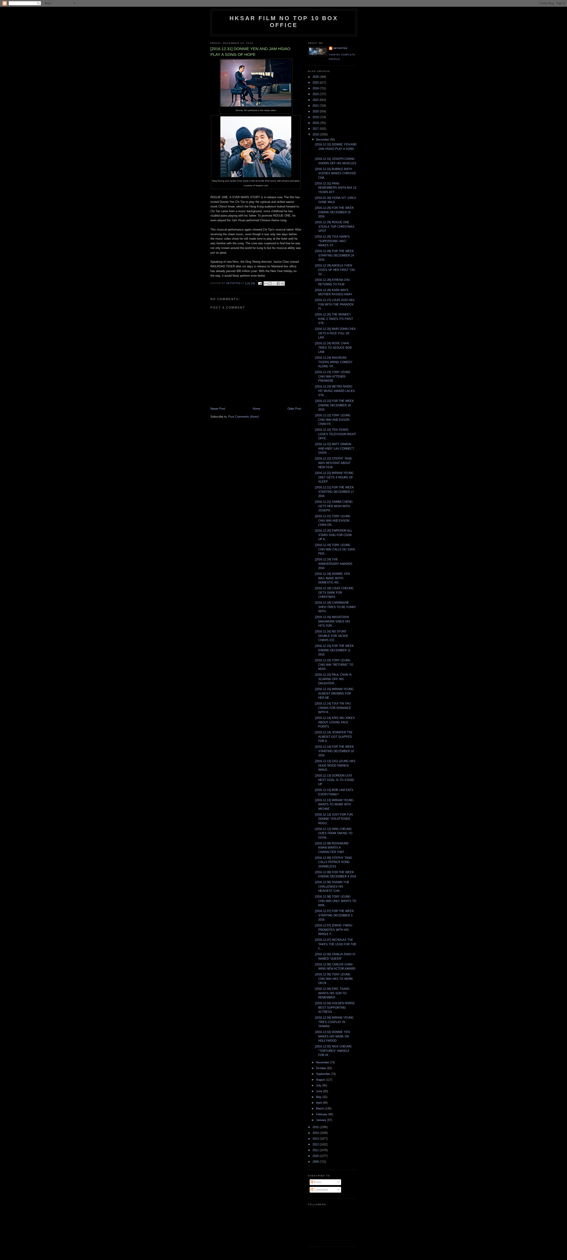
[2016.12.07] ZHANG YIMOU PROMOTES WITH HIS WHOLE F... (333, 930)
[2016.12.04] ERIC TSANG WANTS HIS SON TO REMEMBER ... (332, 993)
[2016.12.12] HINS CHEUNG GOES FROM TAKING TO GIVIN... (333, 833)
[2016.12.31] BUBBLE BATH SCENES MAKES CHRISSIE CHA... (335, 173)
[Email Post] (260, 283)
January (321, 1120)
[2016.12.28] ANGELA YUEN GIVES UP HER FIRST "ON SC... (335, 270)
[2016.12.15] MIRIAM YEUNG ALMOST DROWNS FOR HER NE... (334, 693)
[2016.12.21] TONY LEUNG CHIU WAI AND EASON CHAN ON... (332, 520)
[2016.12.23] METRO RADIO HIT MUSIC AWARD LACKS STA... (335, 391)
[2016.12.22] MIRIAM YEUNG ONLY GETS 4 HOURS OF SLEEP (334, 477)
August (321, 1079)
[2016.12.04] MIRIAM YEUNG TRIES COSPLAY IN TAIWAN (334, 1022)
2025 (316, 82)
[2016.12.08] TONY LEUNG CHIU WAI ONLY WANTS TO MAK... (335, 901)
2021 (316, 105)
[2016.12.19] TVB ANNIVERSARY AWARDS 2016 (333, 564)
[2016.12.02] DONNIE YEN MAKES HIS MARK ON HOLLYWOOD (332, 1036)
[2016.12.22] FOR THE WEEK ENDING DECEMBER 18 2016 (334, 405)
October (321, 1068)
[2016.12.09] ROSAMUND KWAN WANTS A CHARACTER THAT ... (331, 848)
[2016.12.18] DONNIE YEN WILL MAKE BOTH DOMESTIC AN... (332, 578)
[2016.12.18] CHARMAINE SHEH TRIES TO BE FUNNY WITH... (335, 607)
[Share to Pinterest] (282, 283)
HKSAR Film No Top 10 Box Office (283, 21)
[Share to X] (274, 283)
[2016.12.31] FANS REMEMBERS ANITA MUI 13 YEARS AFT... (335, 188)
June (319, 1091)
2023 (316, 94)
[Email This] (266, 283)
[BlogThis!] (270, 283)
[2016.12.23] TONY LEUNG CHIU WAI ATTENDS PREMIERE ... (332, 376)
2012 (316, 1144)
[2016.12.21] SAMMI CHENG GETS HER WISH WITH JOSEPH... (334, 506)
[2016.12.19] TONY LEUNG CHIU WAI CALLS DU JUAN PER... (335, 549)
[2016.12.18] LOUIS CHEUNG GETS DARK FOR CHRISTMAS (334, 593)
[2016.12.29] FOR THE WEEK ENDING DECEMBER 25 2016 (334, 212)
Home (256, 408)
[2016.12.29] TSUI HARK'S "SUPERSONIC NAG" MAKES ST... (332, 241)
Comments (320, 1189)
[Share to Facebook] (278, 283)
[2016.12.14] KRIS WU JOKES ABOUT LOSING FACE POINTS (335, 722)
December (323, 139)
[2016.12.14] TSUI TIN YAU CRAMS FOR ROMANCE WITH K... (333, 708)
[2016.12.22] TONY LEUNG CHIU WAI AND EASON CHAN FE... (332, 420)
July (319, 1085)
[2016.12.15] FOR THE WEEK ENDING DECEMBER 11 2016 (334, 650)
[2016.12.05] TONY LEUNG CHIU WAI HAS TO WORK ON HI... (334, 979)
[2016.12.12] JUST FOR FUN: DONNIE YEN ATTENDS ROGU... (334, 819)
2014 (316, 1133)
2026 (316, 76)
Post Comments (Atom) (243, 416)
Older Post (294, 408)
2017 (316, 128)
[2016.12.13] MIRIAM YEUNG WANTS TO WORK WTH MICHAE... (334, 804)
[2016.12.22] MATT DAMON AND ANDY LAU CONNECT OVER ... (334, 448)
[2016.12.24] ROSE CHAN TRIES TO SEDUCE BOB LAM (333, 348)
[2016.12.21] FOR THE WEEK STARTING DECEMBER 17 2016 (334, 492)
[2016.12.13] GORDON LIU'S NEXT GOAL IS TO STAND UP (334, 780)
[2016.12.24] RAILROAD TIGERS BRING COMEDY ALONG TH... (334, 362)
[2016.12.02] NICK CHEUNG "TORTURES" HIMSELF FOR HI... (333, 1051)
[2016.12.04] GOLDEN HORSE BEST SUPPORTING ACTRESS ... (335, 1007)
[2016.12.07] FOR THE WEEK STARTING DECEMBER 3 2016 (334, 915)
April (319, 1102)
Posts (317, 1182)
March (320, 1108)
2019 (316, 117)
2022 (316, 100)
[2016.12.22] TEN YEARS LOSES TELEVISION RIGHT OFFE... (335, 434)
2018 (316, 123)
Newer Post (217, 408)
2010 (316, 1156)
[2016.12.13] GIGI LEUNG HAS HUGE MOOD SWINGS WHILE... (335, 765)
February (322, 1114)
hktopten (340, 48)
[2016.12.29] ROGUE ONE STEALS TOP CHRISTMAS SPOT (334, 227)
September (323, 1074)
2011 (316, 1150)
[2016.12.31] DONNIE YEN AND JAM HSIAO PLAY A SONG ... (335, 149)
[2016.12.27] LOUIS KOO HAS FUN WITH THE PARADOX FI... (335, 304)
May (319, 1097)
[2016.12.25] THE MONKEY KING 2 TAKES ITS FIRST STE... (334, 319)
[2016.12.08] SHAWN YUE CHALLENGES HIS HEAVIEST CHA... (332, 886)
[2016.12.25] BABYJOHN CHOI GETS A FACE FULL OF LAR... (335, 333)
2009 (316, 1161)
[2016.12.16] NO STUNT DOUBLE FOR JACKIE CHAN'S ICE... (331, 636)
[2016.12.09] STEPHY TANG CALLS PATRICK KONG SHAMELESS (333, 862)
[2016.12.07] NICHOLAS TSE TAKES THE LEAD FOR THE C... (335, 944)
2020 (316, 111)
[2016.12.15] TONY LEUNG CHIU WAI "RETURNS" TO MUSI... (334, 665)
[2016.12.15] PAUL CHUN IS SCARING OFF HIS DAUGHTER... (333, 679)
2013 (316, 1138)
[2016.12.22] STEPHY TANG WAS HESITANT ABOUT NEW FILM (333, 463)
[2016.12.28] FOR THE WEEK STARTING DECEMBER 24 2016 (334, 255)
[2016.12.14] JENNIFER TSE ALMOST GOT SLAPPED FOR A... (334, 737)
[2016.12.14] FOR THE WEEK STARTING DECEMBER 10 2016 (334, 751)
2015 (316, 1127)
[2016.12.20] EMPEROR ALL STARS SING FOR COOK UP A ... (333, 535)
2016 (316, 134)
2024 (316, 88)
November (323, 1062)
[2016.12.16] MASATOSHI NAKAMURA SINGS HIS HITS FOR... (332, 621)
